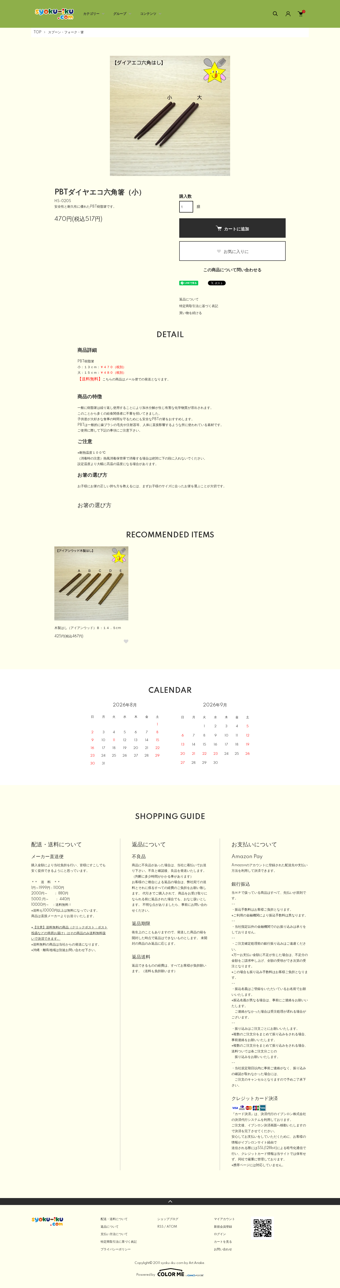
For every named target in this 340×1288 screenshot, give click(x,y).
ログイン (220, 1234)
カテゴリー (91, 14)
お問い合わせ (223, 1249)
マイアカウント (224, 1219)
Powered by (145, 1274)
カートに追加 (236, 229)
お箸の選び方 (94, 505)
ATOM (172, 1226)
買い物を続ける (190, 313)
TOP (37, 32)
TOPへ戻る (170, 1201)
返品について (189, 299)
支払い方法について (114, 1234)
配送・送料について (114, 1219)
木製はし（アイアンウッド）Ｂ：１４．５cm (87, 628)
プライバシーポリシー (116, 1249)
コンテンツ (148, 14)
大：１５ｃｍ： (101, 373)
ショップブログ (167, 1219)
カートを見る (223, 1241)
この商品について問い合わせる (232, 270)
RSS (160, 1226)
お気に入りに (236, 251)
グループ (119, 14)
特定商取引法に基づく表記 (198, 306)
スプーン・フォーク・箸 (66, 32)
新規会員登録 (223, 1226)
